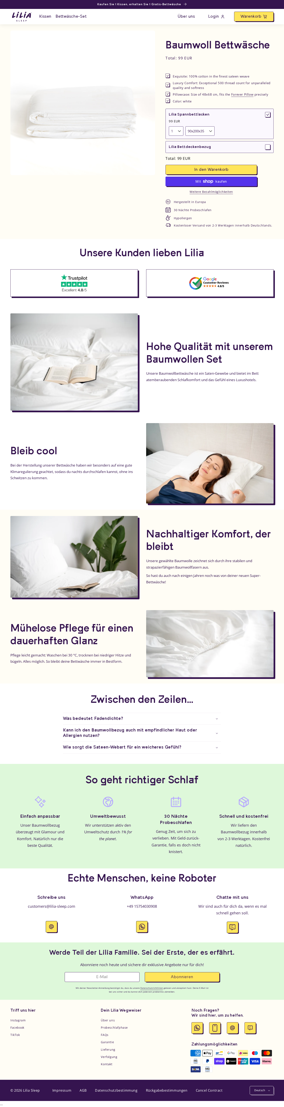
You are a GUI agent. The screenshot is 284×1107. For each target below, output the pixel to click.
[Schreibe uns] (232, 1028)
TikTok (15, 1035)
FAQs (104, 1035)
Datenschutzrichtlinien (151, 987)
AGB (83, 1090)
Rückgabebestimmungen (167, 1090)
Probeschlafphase (114, 1027)
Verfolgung (109, 1057)
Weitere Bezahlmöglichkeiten (211, 192)
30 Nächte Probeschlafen (193, 210)
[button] (254, 16)
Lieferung (108, 1050)
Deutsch (259, 1090)
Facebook (17, 1027)
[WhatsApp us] (197, 1028)
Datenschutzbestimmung (116, 1090)
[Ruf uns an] (215, 1028)
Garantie (107, 1042)
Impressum (61, 1090)
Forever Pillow (242, 94)
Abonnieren (182, 977)
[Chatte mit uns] (250, 1028)
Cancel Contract (209, 1090)
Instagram (18, 1020)
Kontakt (106, 1064)
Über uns (108, 1020)
